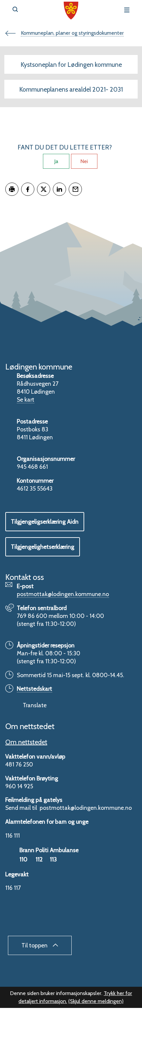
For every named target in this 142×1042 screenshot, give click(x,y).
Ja (56, 161)
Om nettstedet (26, 742)
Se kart (25, 399)
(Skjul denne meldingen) (96, 1001)
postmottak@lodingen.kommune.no (63, 593)
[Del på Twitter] (43, 189)
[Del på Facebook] (27, 189)
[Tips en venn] (75, 189)
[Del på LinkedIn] (59, 189)
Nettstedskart (34, 688)
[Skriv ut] (11, 189)
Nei (84, 161)
